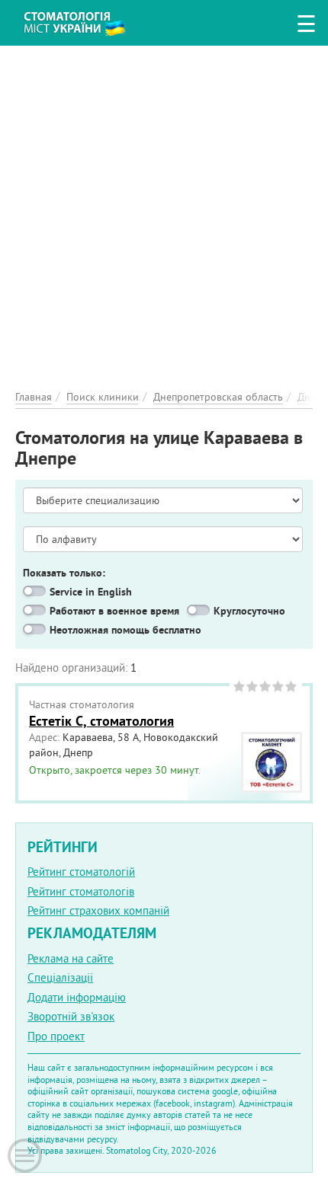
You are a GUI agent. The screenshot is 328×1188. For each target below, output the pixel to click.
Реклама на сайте (70, 958)
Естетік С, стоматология (101, 721)
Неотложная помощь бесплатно (125, 630)
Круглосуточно (249, 611)
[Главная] (85, 21)
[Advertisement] (164, 209)
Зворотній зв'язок (70, 1016)
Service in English (91, 592)
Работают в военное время (114, 611)
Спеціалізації (60, 977)
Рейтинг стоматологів (80, 891)
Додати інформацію (76, 997)
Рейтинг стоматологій (81, 871)
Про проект (56, 1036)
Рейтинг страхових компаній (98, 910)
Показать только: (64, 573)
